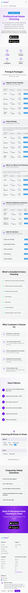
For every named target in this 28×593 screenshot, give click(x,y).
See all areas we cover (13, 459)
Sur (15, 567)
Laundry (2, 544)
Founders (3, 561)
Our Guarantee (18, 544)
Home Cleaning (4, 547)
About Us (3, 559)
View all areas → (19, 572)
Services (6, 5)
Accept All (17, 590)
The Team (3, 563)
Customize (11, 590)
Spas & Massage (4, 553)
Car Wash (3, 549)
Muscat (16, 559)
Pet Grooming (4, 551)
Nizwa (16, 565)
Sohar (16, 563)
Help (16, 547)
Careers (2, 567)
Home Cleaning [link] (12, 5)
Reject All (4, 590)
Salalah (16, 561)
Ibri (15, 570)
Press (2, 565)
